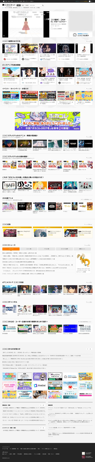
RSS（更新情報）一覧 (14, 448)
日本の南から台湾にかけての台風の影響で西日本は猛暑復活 (17, 261)
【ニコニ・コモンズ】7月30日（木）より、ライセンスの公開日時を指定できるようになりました (24, 420)
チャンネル (16, 1)
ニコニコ (8, 5)
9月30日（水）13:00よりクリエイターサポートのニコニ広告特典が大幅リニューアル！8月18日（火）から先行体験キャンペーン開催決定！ (24, 417)
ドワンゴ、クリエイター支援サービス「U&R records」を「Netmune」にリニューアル (69, 407)
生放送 (12, 1)
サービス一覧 (5, 448)
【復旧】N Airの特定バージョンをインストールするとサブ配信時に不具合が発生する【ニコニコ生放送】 (24, 411)
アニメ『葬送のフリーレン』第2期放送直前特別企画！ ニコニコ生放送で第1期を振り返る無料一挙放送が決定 (70, 434)
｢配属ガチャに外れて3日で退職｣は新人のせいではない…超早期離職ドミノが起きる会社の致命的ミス (27, 259)
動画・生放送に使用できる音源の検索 (28, 448)
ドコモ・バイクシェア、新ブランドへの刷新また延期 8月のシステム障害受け (22, 273)
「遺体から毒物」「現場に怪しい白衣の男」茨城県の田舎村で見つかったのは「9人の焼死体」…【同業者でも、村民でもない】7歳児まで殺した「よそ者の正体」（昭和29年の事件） (36, 256)
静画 (9, 1)
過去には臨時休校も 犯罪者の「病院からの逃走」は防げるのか (18, 253)
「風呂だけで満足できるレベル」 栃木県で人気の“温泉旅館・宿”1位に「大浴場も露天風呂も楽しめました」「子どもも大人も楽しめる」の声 (36, 264)
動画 (6, 1)
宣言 (39, 448)
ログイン (77, 1)
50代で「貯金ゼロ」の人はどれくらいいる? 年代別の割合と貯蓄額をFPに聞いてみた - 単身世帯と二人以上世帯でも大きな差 (33, 267)
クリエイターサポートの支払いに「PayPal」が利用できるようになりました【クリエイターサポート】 (24, 414)
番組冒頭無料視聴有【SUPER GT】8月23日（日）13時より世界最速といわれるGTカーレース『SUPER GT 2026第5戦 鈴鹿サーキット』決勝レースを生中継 (41, 355)
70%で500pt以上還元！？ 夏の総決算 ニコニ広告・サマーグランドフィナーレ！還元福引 (24, 365)
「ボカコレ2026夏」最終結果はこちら (12, 7)
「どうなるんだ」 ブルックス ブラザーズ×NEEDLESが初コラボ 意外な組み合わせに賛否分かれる (27, 270)
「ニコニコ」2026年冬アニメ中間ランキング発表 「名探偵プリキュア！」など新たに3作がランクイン (70, 414)
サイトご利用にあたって (47, 448)
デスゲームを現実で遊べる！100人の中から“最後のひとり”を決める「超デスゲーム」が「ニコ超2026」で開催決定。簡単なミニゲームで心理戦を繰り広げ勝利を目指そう (70, 421)
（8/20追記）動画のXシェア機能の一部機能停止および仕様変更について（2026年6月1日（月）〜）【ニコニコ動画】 (24, 407)
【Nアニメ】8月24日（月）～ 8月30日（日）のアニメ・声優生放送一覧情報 (21, 352)
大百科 (20, 1)
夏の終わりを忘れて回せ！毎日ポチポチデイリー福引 (15, 362)
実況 (24, 1)
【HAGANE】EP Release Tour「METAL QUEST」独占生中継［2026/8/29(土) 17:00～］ (24, 368)
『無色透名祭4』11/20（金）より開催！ (32, 7)
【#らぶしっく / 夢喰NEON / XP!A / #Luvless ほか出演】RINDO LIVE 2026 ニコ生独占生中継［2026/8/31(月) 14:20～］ (32, 358)
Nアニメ (27, 1)
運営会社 (55, 448)
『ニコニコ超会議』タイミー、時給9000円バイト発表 (61, 427)
